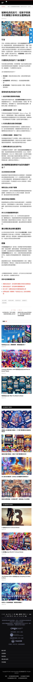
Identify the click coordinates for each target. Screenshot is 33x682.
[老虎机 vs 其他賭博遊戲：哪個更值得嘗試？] (16, 592)
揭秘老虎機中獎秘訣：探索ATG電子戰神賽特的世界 (14, 454)
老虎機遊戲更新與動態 (15, 6)
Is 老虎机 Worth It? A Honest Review (10, 527)
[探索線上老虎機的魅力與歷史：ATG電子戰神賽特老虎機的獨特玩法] (16, 419)
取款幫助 (4, 656)
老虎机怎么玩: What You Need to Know (12, 396)
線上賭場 (4, 300)
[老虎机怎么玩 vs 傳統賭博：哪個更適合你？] (16, 334)
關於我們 (4, 650)
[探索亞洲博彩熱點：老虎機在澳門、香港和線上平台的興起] (16, 488)
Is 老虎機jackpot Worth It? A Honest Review (12, 552)
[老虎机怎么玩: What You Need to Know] (16, 385)
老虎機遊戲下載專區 (25, 676)
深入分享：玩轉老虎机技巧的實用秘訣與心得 (14, 289)
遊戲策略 (4, 302)
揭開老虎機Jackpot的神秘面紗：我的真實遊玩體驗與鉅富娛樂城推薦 (24, 314)
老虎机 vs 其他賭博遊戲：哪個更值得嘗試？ (12, 602)
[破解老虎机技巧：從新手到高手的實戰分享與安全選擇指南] (16, 28)
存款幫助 (4, 653)
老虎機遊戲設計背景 (12, 678)
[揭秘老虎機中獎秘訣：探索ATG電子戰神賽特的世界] (16, 443)
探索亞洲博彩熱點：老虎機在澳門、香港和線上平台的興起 (16, 499)
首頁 (9, 6)
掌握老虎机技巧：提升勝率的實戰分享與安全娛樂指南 (17, 284)
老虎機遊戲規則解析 (22, 678)
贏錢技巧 (24, 300)
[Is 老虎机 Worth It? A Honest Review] (16, 517)
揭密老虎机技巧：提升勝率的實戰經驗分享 (14, 286)
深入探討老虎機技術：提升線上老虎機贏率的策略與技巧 (15, 476)
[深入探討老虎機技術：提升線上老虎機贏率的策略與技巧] (16, 466)
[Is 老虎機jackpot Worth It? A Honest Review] (16, 541)
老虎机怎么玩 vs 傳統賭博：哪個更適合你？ (14, 344)
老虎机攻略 (11, 300)
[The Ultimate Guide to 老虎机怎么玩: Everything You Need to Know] (16, 566)
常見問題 (4, 662)
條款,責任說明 (5, 659)
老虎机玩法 (18, 300)
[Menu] (3, 2)
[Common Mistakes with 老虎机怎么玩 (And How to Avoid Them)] (16, 358)
